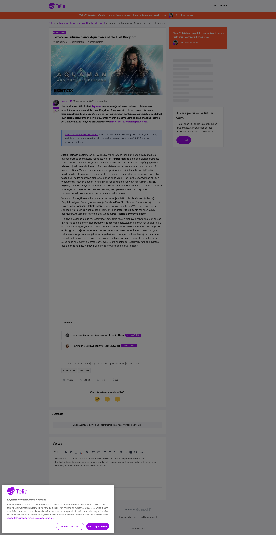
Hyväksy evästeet (97, 526)
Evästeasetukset (70, 526)
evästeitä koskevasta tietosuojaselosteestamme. (30, 518)
